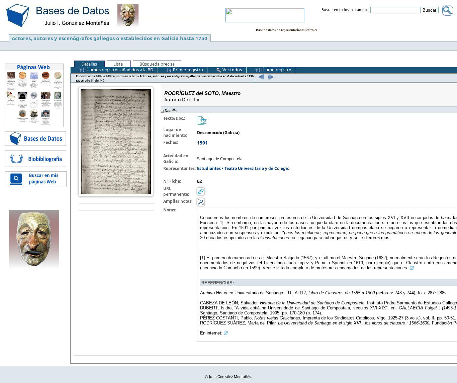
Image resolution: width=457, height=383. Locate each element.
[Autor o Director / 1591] (116, 141)
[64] (269, 77)
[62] (260, 77)
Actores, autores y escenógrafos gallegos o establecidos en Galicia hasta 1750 (109, 38)
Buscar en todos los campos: (345, 10)
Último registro (275, 70)
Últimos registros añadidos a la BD (118, 70)
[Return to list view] (116, 207)
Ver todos (231, 70)
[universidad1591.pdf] (202, 120)
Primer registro (187, 70)
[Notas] (200, 202)
